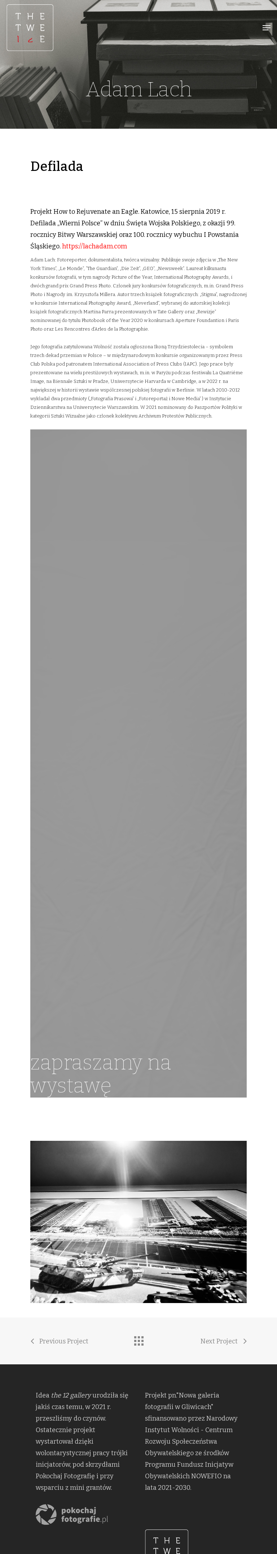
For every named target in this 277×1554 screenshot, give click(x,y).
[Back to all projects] (138, 1339)
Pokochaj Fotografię (65, 1476)
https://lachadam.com (94, 246)
